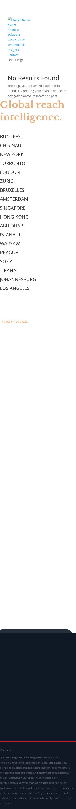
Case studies (17, 40)
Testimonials (17, 45)
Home (12, 25)
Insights (13, 50)
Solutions (14, 34)
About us (14, 30)
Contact (13, 55)
